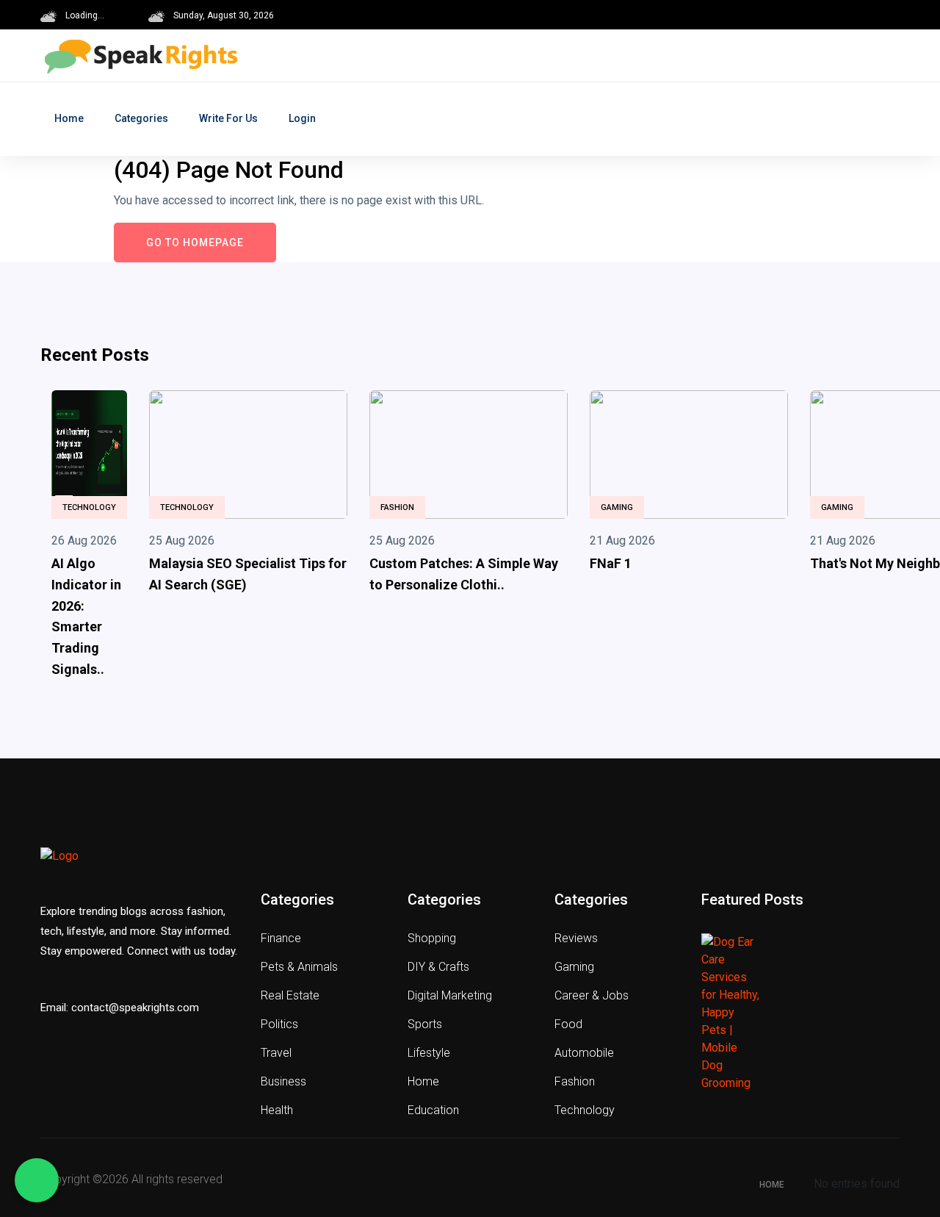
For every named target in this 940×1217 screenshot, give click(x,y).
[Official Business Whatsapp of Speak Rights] (37, 1180)
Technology (89, 507)
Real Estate (290, 995)
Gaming (617, 507)
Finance (281, 938)
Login (302, 118)
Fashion (397, 507)
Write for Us (228, 118)
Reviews (576, 938)
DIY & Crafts (438, 967)
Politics (279, 1024)
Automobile (584, 1053)
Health (277, 1110)
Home (69, 118)
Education (433, 1110)
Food (568, 1024)
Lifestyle (429, 1053)
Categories (141, 118)
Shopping (432, 938)
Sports (425, 1024)
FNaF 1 (611, 563)
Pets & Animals (299, 967)
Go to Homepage (195, 242)
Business (283, 1081)
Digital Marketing (450, 995)
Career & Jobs (591, 995)
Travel (276, 1053)
